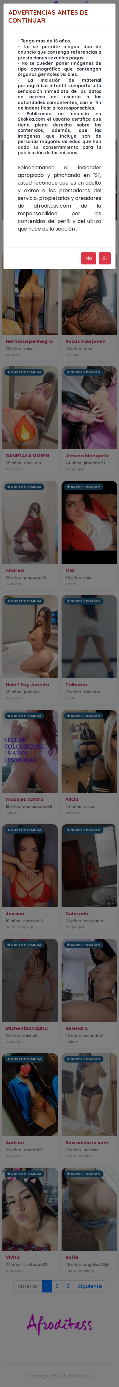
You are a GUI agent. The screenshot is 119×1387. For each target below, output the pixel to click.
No (88, 258)
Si (105, 258)
